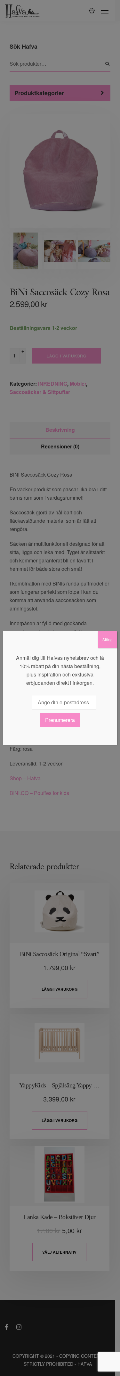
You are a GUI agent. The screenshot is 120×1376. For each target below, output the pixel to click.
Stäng (107, 639)
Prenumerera (60, 720)
